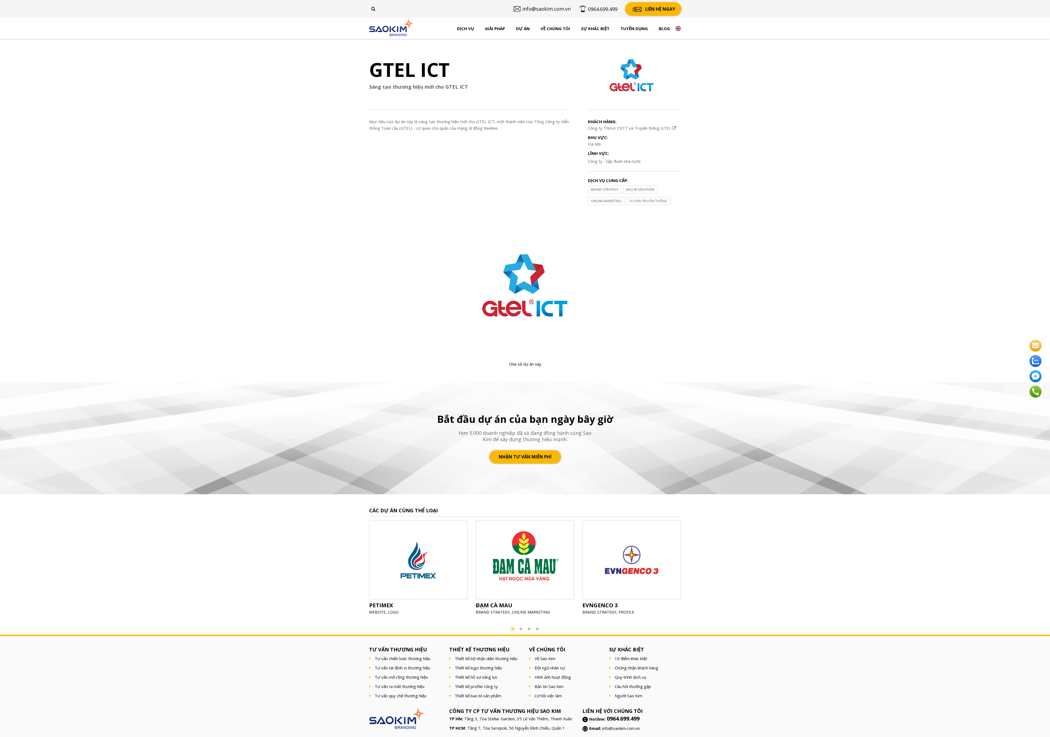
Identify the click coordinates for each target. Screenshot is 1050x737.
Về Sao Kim (545, 658)
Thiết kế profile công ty (476, 686)
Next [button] (689, 569)
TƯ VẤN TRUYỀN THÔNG (648, 201)
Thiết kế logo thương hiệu (478, 667)
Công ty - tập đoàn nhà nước (614, 161)
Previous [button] (361, 569)
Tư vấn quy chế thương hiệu (400, 695)
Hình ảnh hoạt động (553, 677)
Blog (664, 28)
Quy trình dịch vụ (630, 677)
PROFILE (626, 612)
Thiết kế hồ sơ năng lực (476, 677)
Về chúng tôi (555, 28)
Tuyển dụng (634, 28)
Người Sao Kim (628, 695)
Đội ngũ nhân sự (550, 667)
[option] (418, 569)
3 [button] (529, 629)
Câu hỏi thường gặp (633, 686)
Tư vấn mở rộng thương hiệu (401, 677)
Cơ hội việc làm (548, 695)
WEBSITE (377, 612)
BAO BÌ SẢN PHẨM (640, 189)
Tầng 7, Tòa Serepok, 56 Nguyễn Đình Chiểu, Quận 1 (516, 728)
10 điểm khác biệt (631, 658)
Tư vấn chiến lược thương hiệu (402, 658)
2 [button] (521, 629)
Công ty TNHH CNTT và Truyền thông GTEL (630, 128)
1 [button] (512, 629)
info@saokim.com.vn (621, 728)
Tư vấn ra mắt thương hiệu (399, 686)
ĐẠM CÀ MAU (494, 605)
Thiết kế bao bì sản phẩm (478, 695)
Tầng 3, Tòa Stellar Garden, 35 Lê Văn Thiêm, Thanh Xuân (518, 718)
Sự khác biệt (595, 28)
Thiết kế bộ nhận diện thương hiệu (486, 658)
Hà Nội (594, 144)
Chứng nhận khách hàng (636, 667)
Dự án (523, 28)
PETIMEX (381, 605)
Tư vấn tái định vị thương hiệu (402, 667)
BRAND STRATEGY (605, 189)
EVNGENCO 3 (600, 605)
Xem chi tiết (418, 573)
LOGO (393, 612)
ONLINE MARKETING (606, 201)
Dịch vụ (465, 28)
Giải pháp (495, 28)
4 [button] (537, 629)
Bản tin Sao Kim (549, 686)
